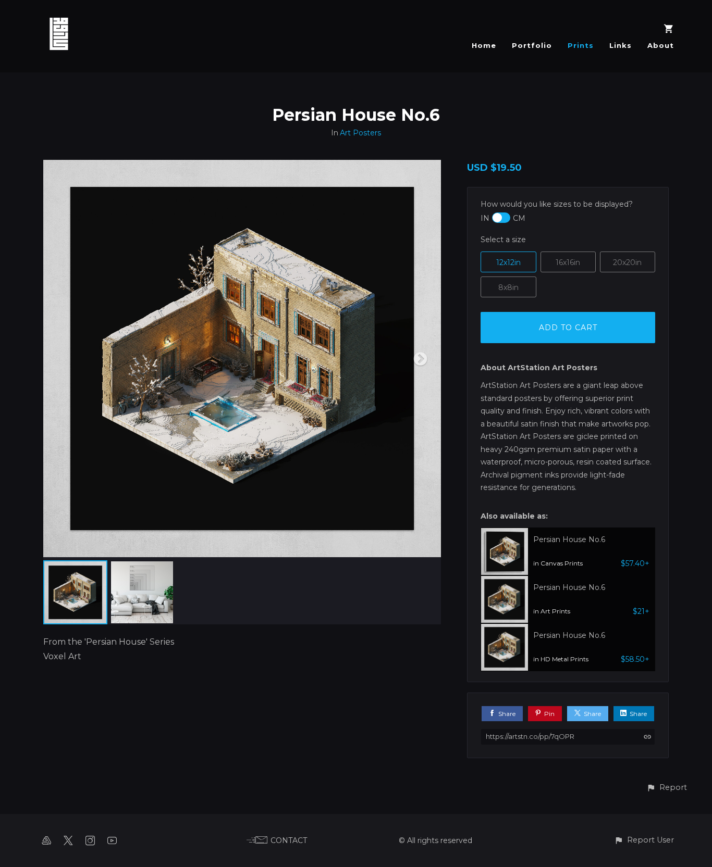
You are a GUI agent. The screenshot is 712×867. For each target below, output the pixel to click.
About (660, 45)
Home (484, 45)
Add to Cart (568, 327)
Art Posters (360, 132)
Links (620, 45)
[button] (666, 787)
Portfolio (532, 45)
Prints (581, 45)
